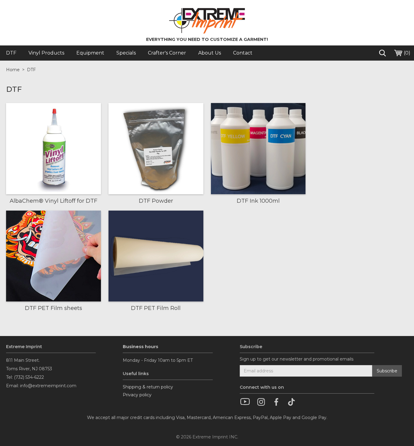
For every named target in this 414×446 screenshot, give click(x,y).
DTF (31, 69)
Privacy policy (137, 395)
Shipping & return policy (148, 387)
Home (13, 69)
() (406, 53)
